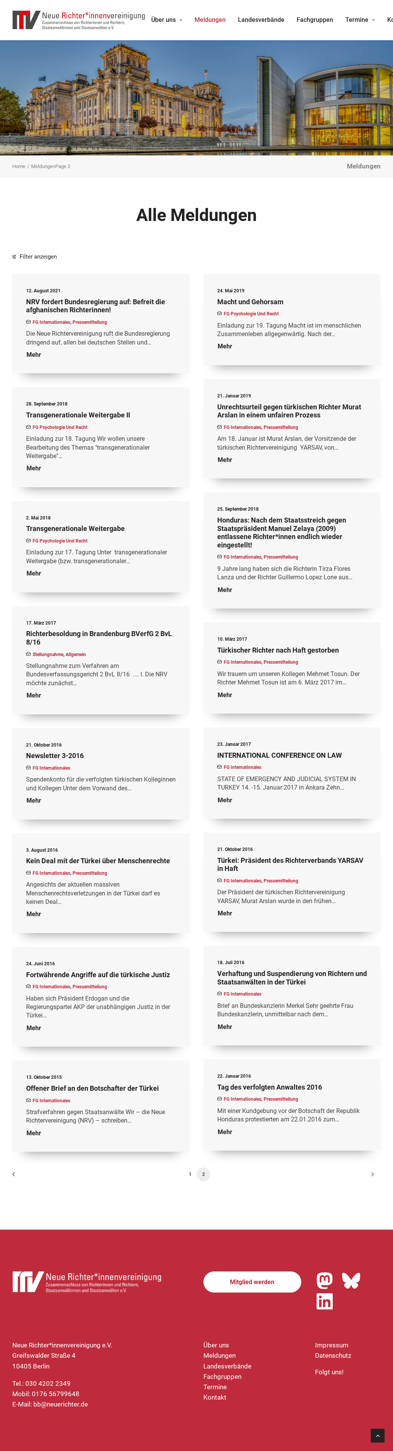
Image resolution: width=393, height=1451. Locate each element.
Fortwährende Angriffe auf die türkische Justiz (98, 975)
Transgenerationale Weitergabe (75, 528)
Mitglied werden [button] (252, 1282)
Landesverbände (261, 19)
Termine (356, 19)
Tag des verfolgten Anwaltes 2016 (269, 1087)
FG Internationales (51, 322)
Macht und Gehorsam (250, 302)
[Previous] (22, 1177)
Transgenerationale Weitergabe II (78, 415)
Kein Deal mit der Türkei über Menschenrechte (98, 861)
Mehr (33, 354)
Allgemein (76, 654)
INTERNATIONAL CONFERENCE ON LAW (279, 755)
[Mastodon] (324, 1280)
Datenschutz (333, 1355)
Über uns (163, 19)
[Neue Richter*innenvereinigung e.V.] (79, 20)
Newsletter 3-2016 (55, 756)
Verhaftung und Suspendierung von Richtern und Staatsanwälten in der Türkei (292, 978)
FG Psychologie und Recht (251, 314)
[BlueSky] (351, 1280)
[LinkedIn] (324, 1301)
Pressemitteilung (90, 322)
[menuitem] (167, 20)
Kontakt (214, 1397)
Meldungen (210, 19)
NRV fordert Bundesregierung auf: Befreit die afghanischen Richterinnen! (95, 306)
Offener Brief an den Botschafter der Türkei (92, 1088)
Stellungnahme (48, 654)
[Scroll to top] (378, 1435)
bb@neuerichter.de (60, 1404)
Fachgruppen (315, 19)
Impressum (331, 1345)
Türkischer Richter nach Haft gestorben (278, 650)
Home (18, 166)
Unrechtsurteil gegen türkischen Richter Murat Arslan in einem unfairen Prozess (289, 411)
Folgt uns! (329, 1372)
